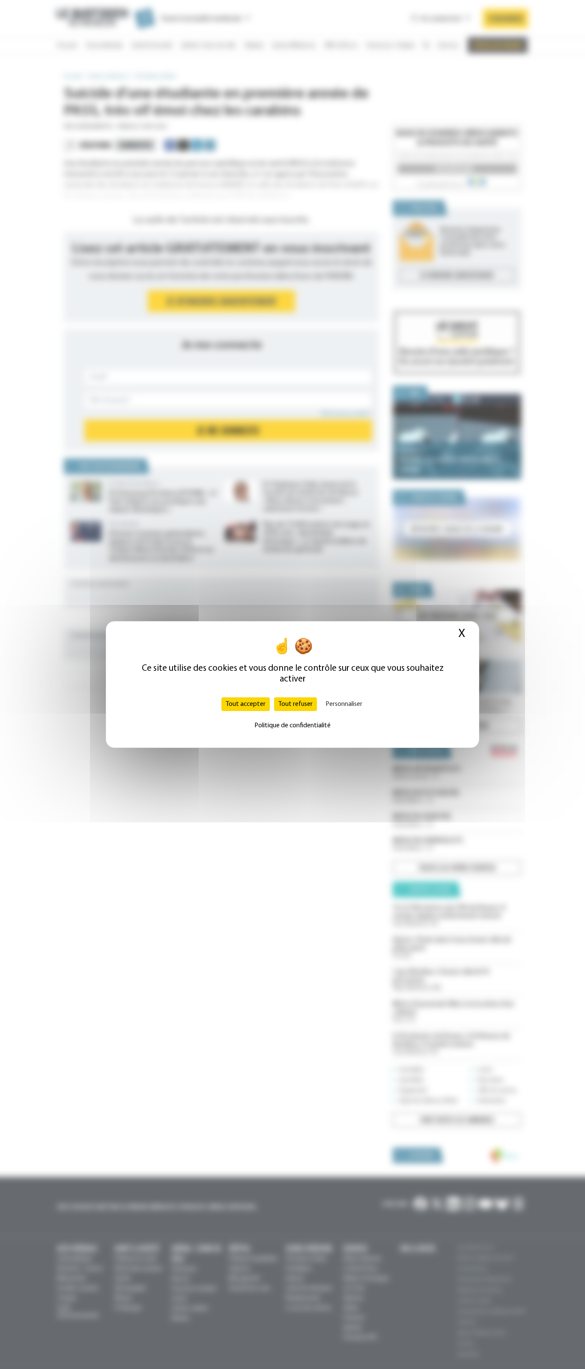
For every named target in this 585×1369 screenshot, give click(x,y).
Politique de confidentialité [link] (292, 725)
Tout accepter (246, 704)
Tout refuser (295, 704)
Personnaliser (343, 704)
